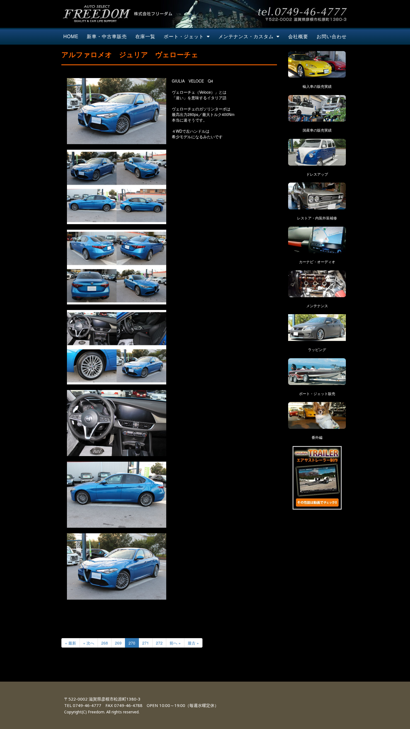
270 (132, 643)
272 (159, 643)
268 (104, 643)
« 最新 (70, 643)
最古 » (193, 643)
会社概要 (298, 36)
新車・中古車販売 (107, 36)
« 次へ (88, 643)
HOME (70, 36)
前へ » (175, 643)
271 (145, 643)
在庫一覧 (145, 36)
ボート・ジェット (184, 36)
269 (118, 643)
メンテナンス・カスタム (246, 36)
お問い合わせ (332, 36)
